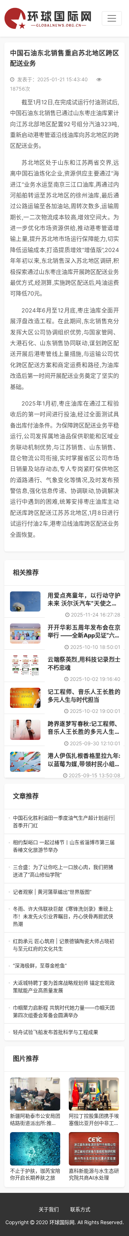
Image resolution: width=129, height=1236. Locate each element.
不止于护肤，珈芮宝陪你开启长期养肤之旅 (35, 1174)
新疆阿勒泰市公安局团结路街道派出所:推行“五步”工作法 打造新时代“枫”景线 (35, 1119)
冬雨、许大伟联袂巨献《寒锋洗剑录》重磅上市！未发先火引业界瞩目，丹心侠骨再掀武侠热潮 (64, 917)
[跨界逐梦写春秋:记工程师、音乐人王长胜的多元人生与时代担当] (25, 730)
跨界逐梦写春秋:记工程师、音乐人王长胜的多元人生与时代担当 (84, 731)
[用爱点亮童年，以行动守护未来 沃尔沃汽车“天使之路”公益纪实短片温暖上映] (25, 601)
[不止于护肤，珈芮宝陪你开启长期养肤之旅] (35, 1148)
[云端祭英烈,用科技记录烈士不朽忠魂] (25, 665)
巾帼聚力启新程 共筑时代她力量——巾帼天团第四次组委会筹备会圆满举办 (64, 1011)
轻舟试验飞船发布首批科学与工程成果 (64, 1032)
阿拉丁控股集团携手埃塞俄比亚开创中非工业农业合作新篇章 (94, 1119)
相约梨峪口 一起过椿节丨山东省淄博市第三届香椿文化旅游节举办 (64, 846)
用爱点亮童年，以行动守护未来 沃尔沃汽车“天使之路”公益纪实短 (84, 603)
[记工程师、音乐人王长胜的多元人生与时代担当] (25, 698)
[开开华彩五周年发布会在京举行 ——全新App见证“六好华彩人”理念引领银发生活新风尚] (25, 633)
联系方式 (80, 1209)
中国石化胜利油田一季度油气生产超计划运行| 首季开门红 (64, 822)
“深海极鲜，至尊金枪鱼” (64, 965)
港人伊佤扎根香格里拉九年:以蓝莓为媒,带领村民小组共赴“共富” (84, 763)
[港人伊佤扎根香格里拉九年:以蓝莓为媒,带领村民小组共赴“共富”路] (25, 762)
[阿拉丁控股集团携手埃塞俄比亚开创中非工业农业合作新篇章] (94, 1094)
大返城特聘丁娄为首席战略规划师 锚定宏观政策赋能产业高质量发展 (64, 987)
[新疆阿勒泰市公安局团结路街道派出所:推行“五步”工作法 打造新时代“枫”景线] (35, 1094)
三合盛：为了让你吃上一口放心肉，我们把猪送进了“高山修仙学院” (64, 871)
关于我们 (49, 1209)
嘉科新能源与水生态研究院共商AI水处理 (94, 1174)
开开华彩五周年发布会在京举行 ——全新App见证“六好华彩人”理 (84, 635)
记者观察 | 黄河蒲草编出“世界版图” (64, 892)
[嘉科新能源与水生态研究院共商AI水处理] (94, 1148)
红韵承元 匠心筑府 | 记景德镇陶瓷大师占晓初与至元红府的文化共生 (63, 945)
